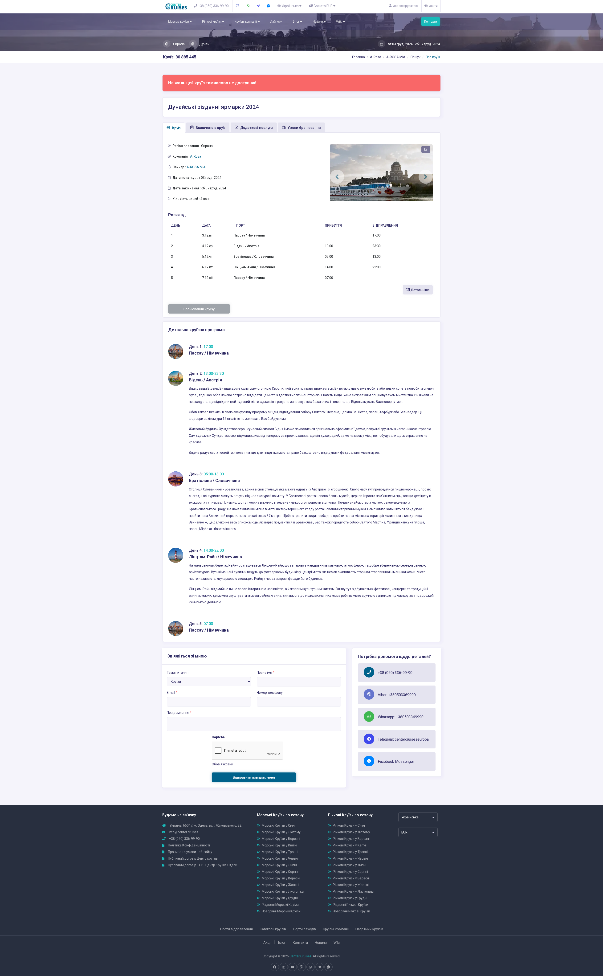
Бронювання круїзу (199, 309)
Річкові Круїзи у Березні (351, 839)
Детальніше (420, 290)
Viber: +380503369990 (397, 695)
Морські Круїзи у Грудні (280, 898)
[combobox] (418, 817)
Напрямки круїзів (369, 929)
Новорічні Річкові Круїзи (351, 911)
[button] (337, 177)
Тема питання (177, 672)
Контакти (430, 21)
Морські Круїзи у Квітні (279, 845)
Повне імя (265, 672)
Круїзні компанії (246, 21)
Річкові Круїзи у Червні (350, 858)
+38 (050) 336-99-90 (395, 672)
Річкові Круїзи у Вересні (351, 878)
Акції (267, 942)
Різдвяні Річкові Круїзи (350, 905)
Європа (178, 44)
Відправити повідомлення (254, 777)
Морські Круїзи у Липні (279, 865)
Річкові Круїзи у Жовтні (351, 885)
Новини (318, 21)
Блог (296, 21)
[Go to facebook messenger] (328, 967)
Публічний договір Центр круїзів (192, 858)
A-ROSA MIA (395, 57)
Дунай (204, 44)
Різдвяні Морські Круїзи (280, 905)
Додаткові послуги (256, 128)
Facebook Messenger (396, 761)
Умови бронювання (304, 128)
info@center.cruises (183, 832)
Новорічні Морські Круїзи (281, 911)
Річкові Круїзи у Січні (349, 825)
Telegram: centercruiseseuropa (403, 739)
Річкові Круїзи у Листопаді (353, 891)
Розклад (177, 214)
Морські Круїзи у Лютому (281, 832)
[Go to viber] (301, 967)
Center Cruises (300, 956)
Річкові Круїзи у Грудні (350, 898)
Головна (358, 57)
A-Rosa (375, 57)
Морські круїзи (179, 21)
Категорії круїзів (273, 929)
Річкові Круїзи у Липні (349, 865)
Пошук (415, 57)
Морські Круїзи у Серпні (280, 872)
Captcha (218, 737)
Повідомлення (179, 713)
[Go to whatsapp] (310, 967)
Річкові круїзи (212, 21)
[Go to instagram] (283, 967)
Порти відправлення (236, 929)
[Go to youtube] (292, 967)
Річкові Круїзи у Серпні (350, 872)
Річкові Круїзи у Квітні (350, 845)
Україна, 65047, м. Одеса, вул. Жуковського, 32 (205, 825)
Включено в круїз (210, 128)
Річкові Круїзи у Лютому (351, 832)
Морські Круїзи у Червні (280, 858)
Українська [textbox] (410, 817)
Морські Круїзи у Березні (281, 839)
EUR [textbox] (404, 832)
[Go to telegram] (319, 967)
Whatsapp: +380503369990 (401, 717)
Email (172, 692)
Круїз (176, 128)
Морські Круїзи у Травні (280, 852)
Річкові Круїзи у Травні (350, 852)
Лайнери (276, 21)
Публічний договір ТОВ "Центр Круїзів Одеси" (202, 865)
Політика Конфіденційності (188, 845)
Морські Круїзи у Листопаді (283, 891)
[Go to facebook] (274, 967)
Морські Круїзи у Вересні (281, 878)
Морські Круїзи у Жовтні (280, 885)
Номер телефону (270, 692)
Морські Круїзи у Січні (278, 825)
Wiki (339, 21)
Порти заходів (304, 929)
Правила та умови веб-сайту (189, 852)
